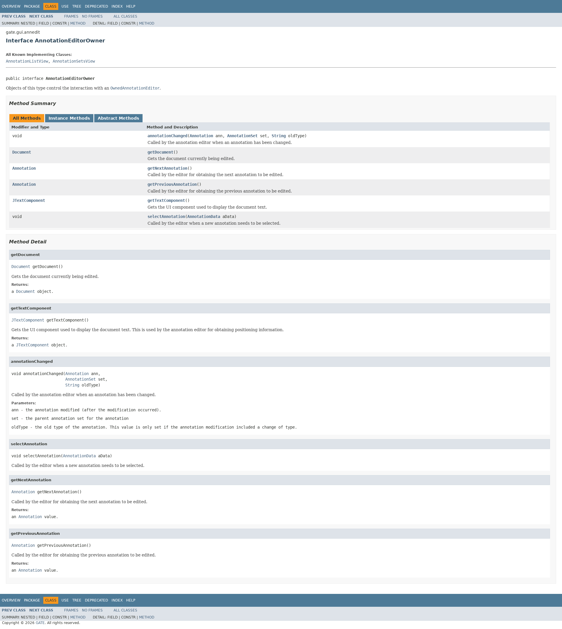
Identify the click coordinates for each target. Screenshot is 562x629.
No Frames (92, 16)
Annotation (201, 135)
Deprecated (96, 6)
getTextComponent (166, 200)
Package (32, 6)
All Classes (125, 16)
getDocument (160, 152)
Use (65, 6)
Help (130, 6)
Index (117, 6)
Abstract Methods (118, 118)
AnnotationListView (27, 61)
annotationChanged (167, 135)
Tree (76, 6)
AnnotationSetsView (74, 61)
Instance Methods (69, 118)
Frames (71, 16)
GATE (40, 623)
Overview (11, 6)
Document (21, 152)
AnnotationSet (242, 135)
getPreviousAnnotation (172, 184)
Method (77, 23)
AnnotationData (203, 216)
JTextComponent (28, 200)
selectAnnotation (166, 216)
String (279, 135)
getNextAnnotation (167, 168)
